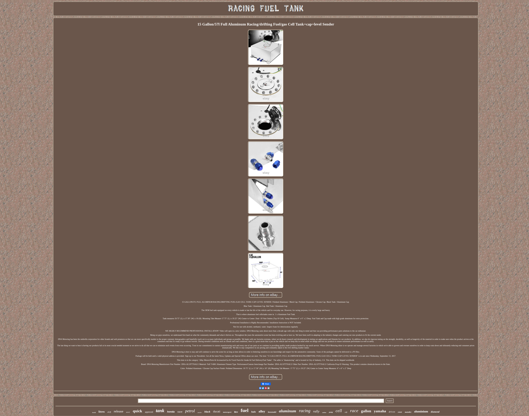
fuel (245, 410)
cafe (346, 412)
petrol (190, 411)
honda (171, 411)
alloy (262, 411)
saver (128, 412)
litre (236, 412)
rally (316, 411)
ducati (216, 411)
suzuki (408, 412)
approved (149, 412)
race (354, 410)
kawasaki (272, 412)
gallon (366, 411)
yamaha (380, 411)
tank (160, 410)
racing (304, 410)
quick (137, 411)
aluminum (287, 411)
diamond (435, 411)
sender (200, 412)
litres (101, 411)
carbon (324, 412)
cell (339, 410)
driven (392, 411)
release (118, 411)
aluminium (421, 411)
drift (109, 412)
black (207, 411)
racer (179, 411)
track (94, 412)
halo (253, 411)
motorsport (227, 412)
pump (331, 412)
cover (400, 412)
